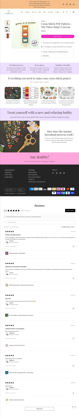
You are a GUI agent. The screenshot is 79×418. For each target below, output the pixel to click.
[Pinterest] (70, 4)
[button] (12, 34)
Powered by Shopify (21, 193)
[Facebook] (63, 4)
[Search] (63, 12)
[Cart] (73, 12)
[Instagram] (67, 4)
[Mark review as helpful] (73, 246)
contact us (51, 161)
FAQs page (45, 161)
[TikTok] (73, 4)
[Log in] (67, 12)
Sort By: (64, 227)
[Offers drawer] (70, 12)
